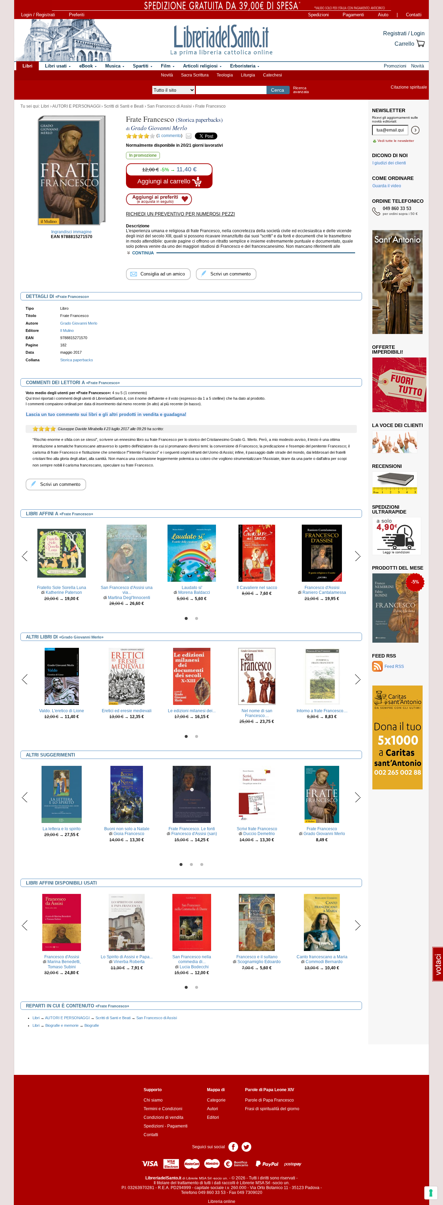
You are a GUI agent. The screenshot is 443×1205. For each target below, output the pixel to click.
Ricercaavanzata (301, 90)
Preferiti (76, 14)
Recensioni (387, 466)
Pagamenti (353, 14)
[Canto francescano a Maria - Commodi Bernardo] (322, 922)
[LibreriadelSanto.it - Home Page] (221, 40)
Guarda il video (386, 185)
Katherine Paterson (64, 592)
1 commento (169, 135)
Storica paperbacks (76, 360)
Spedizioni (318, 14)
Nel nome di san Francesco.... (257, 713)
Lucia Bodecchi (194, 966)
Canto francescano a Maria (322, 956)
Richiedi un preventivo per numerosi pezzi (180, 214)
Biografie (91, 1025)
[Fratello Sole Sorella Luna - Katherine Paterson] (61, 553)
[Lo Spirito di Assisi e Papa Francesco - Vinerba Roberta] (127, 922)
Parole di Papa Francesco (269, 1100)
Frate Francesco (210, 106)
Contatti (414, 14)
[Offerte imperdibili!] (402, 384)
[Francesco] (395, 584)
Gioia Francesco (129, 833)
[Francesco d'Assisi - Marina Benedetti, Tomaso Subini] (61, 922)
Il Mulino (67, 330)
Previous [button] (24, 556)
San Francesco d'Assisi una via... (127, 590)
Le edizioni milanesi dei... (192, 710)
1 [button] (186, 618)
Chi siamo (153, 1100)
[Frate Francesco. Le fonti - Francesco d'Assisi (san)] (192, 794)
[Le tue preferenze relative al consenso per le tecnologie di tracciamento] (430, 1192)
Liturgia (248, 75)
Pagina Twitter (246, 1146)
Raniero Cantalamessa (324, 592)
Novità (167, 75)
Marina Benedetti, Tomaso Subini (64, 964)
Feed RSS (384, 656)
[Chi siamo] (63, 40)
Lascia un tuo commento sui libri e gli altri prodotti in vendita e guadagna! (106, 414)
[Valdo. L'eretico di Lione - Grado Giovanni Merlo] (62, 675)
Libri (45, 106)
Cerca (277, 90)
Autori (212, 1108)
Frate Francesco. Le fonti (192, 828)
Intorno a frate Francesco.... (322, 710)
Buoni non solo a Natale (127, 828)
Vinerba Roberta (129, 961)
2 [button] (196, 618)
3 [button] (201, 864)
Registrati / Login (404, 33)
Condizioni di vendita (163, 1117)
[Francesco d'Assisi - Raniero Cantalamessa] (322, 553)
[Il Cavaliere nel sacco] (256, 553)
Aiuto (383, 14)
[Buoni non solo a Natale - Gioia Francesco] (126, 794)
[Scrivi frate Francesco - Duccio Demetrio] (256, 794)
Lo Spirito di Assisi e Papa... (127, 956)
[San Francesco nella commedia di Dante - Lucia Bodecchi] (191, 922)
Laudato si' (192, 587)
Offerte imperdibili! (387, 349)
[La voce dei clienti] (394, 441)
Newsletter (388, 110)
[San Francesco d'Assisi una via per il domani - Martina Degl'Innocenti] (127, 553)
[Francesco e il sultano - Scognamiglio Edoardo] (257, 922)
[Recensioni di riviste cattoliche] (394, 482)
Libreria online (221, 1201)
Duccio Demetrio (259, 833)
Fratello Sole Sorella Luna (61, 587)
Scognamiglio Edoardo (259, 961)
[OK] (415, 130)
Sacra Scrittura (195, 75)
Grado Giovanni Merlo (324, 833)
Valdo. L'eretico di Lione (61, 710)
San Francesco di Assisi (169, 106)
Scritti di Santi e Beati (124, 106)
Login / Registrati (38, 14)
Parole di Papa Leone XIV (269, 1089)
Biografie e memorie (62, 1025)
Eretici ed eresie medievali (127, 710)
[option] (61, 564)
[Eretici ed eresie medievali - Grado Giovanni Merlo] (126, 675)
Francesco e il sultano (257, 956)
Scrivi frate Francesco (257, 828)
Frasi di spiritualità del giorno (272, 1108)
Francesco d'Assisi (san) (194, 833)
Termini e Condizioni (163, 1108)
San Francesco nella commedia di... (191, 959)
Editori (213, 1117)
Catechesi (272, 75)
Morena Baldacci (194, 592)
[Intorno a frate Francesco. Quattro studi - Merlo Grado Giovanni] (322, 675)
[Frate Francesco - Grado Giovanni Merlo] (322, 794)
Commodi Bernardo (324, 961)
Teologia (225, 75)
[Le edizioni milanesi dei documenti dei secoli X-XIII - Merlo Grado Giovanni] (191, 675)
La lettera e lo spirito (62, 828)
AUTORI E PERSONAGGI (76, 106)
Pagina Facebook (233, 1146)
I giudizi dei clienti (389, 163)
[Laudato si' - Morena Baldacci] (192, 553)
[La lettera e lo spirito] (62, 794)
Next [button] (357, 556)
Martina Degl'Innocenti (129, 597)
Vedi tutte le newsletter (396, 141)
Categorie (216, 1100)
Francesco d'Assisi (322, 587)
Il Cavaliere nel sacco (257, 587)
